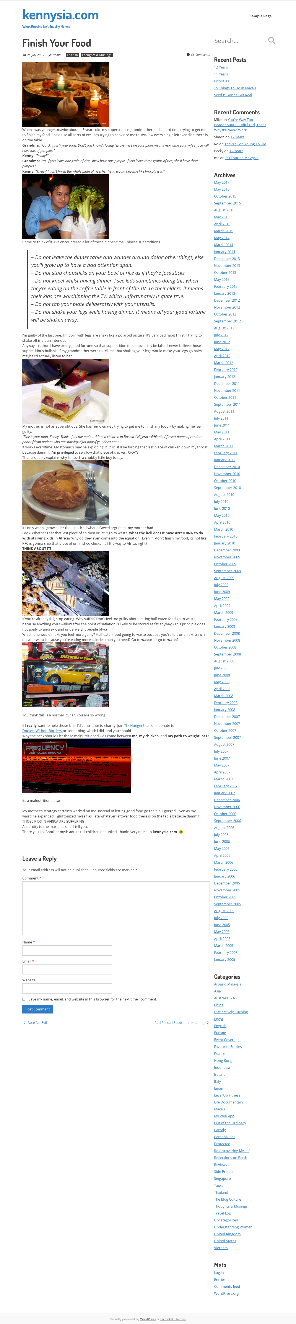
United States (225, 1241)
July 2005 (221, 917)
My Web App (224, 1116)
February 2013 (225, 286)
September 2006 (227, 820)
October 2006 (225, 813)
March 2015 (223, 231)
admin (57, 55)
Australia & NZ (225, 998)
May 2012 (221, 349)
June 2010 (222, 508)
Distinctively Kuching (231, 1012)
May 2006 (221, 848)
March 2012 (223, 362)
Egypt (218, 1019)
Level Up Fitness (227, 1095)
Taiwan (220, 1185)
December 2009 (227, 550)
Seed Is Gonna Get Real (233, 95)
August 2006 (224, 827)
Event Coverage (226, 1039)
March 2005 (223, 945)
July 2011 (221, 418)
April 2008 (222, 689)
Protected (222, 1143)
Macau (219, 1109)
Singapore (222, 1178)
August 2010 (224, 494)
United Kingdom (227, 1234)
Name (28, 942)
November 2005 (227, 890)
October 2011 (225, 397)
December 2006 (227, 800)
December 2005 (227, 883)
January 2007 (224, 793)
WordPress (148, 1319)
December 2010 (227, 466)
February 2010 (225, 536)
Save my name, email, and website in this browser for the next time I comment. (93, 999)
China (218, 1005)
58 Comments (200, 54)
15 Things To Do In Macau (235, 88)
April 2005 (222, 938)
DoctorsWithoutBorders (42, 730)
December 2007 (227, 716)
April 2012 (222, 355)
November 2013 (227, 265)
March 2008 (223, 695)
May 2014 (221, 237)
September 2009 (227, 571)
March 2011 (223, 446)
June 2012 (222, 342)
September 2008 (227, 654)
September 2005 (227, 904)
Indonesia (222, 1067)
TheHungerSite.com (140, 725)
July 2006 (221, 834)
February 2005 (225, 952)
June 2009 (222, 591)
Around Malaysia (227, 984)
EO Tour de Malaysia (242, 157)
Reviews (220, 1164)
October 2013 (225, 272)
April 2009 (222, 605)
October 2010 (225, 480)
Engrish (72, 55)
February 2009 (225, 619)
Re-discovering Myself (231, 1150)
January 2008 (224, 709)
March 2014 (223, 244)
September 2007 (227, 737)
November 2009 (227, 557)
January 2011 (224, 460)
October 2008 (225, 647)
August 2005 (224, 911)
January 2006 (224, 876)
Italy (217, 1081)
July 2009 (221, 584)
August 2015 (224, 210)
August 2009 (224, 577)
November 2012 (227, 307)
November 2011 (227, 390)
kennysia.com (60, 17)
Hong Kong (223, 1060)
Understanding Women (233, 1227)
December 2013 (227, 258)
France (219, 1053)
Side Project (224, 1171)
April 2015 (222, 224)
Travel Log (222, 1213)
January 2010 (224, 543)
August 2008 (224, 661)
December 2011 (227, 383)
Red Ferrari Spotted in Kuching (180, 1022)
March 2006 (223, 862)
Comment (31, 878)
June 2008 (222, 675)
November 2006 (227, 806)
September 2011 (227, 404)
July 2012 (221, 335)
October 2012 (225, 314)
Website (29, 980)
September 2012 (227, 321)
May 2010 (221, 515)
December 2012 (227, 300)
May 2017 (221, 182)
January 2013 (224, 293)
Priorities (221, 81)
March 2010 (223, 529)
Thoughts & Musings (97, 55)
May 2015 (221, 217)
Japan (218, 1088)
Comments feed (227, 1286)
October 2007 (225, 730)
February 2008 (225, 702)
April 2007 (222, 772)
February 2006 (225, 869)
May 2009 (221, 598)
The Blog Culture (227, 1199)
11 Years (221, 74)
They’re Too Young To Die (245, 144)
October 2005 (225, 897)
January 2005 (224, 959)
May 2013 (221, 279)
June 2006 (222, 841)
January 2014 (224, 251)
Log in (219, 1272)
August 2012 (224, 328)
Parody (220, 1130)
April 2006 (222, 855)
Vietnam (221, 1248)
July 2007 (221, 751)
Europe (220, 1032)
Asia (217, 991)
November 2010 (227, 473)
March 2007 (223, 779)
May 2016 (221, 189)
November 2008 (227, 640)
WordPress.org (226, 1293)
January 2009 (224, 626)
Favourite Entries (228, 1046)
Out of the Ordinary (230, 1123)
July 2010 (221, 501)
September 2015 (227, 203)
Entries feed (224, 1279)
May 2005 (221, 931)
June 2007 (222, 758)
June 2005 (222, 924)
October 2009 (225, 564)
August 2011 (224, 411)
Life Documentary (228, 1102)
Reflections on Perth (230, 1157)
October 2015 (225, 196)
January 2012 (224, 376)
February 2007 (225, 786)
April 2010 (222, 522)
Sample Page (261, 16)
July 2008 (221, 668)
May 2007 (221, 765)
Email (28, 961)
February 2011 (225, 453)
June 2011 (222, 425)
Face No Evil (37, 1022)
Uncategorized (226, 1220)
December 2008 (227, 633)
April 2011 (222, 439)
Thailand (221, 1192)
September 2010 (227, 487)
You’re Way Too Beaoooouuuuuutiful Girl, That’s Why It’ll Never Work (240, 124)
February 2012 (225, 369)
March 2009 (223, 612)
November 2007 (227, 723)
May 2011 (221, 432)
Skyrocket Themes (173, 1319)
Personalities (224, 1136)
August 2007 (224, 744)
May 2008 (221, 682)
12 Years (221, 67)
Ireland (220, 1074)
